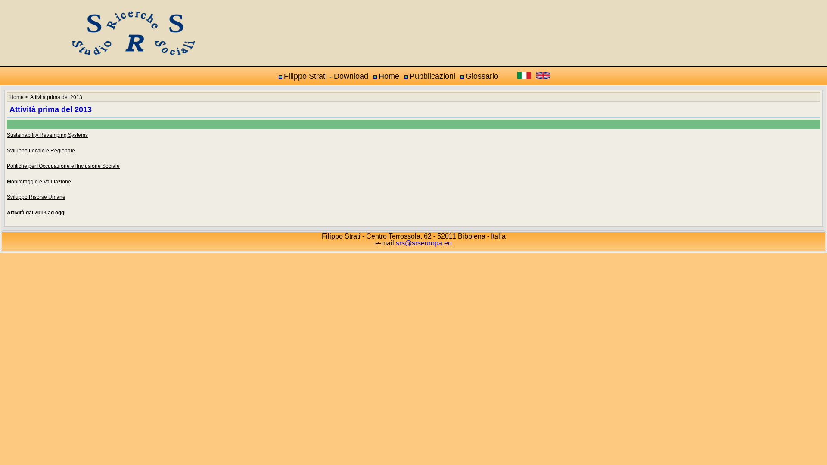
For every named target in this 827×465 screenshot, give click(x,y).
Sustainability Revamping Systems (47, 135)
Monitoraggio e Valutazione (39, 182)
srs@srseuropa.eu (424, 243)
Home (389, 76)
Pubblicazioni (432, 76)
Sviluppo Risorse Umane (36, 197)
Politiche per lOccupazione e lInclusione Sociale (63, 166)
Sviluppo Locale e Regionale (41, 151)
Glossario (482, 76)
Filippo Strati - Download (326, 76)
